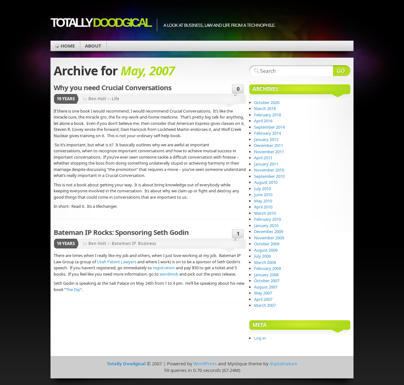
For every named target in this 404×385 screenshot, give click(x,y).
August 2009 (265, 250)
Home (68, 46)
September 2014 (269, 127)
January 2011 (266, 164)
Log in (260, 338)
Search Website (341, 70)
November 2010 (269, 170)
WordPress (205, 364)
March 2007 (265, 305)
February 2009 (267, 268)
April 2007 (263, 299)
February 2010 (267, 219)
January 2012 (266, 139)
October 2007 (266, 280)
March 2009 (265, 262)
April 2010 (263, 207)
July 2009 (262, 256)
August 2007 (265, 287)
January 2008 (266, 274)
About (93, 46)
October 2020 (266, 102)
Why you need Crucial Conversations (112, 87)
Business (147, 243)
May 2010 (263, 201)
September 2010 (269, 176)
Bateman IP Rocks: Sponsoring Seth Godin (121, 232)
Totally (100, 22)
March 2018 (265, 108)
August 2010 (265, 182)
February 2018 (267, 115)
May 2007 (263, 293)
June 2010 (263, 194)
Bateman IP (124, 243)
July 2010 (262, 188)
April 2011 (263, 157)
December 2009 (268, 231)
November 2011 (269, 152)
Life (115, 99)
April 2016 (263, 121)
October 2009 (266, 244)
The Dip (73, 289)
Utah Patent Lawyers (116, 262)
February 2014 (267, 133)
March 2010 (265, 213)
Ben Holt (97, 99)
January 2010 (266, 225)
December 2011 (268, 145)
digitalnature (283, 364)
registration (164, 268)
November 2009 (269, 238)
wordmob (169, 274)
